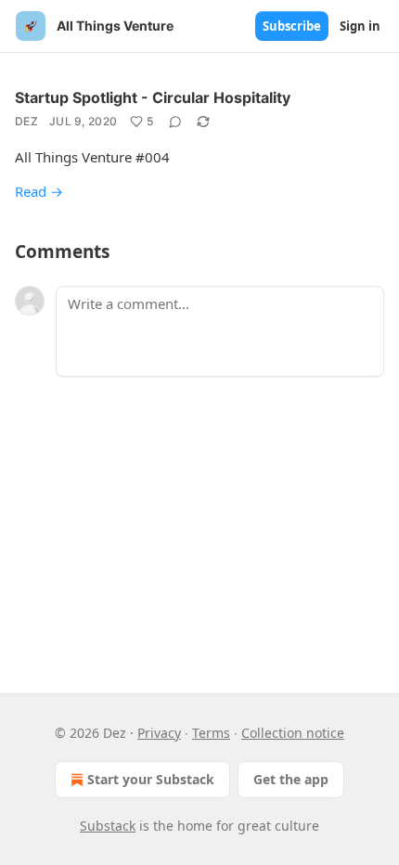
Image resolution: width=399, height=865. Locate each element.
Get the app (290, 779)
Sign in (360, 26)
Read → (39, 191)
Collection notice (292, 733)
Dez (26, 121)
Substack (107, 825)
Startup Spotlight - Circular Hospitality (152, 97)
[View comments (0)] (175, 121)
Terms (211, 733)
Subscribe (292, 26)
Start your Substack (150, 779)
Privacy (159, 733)
